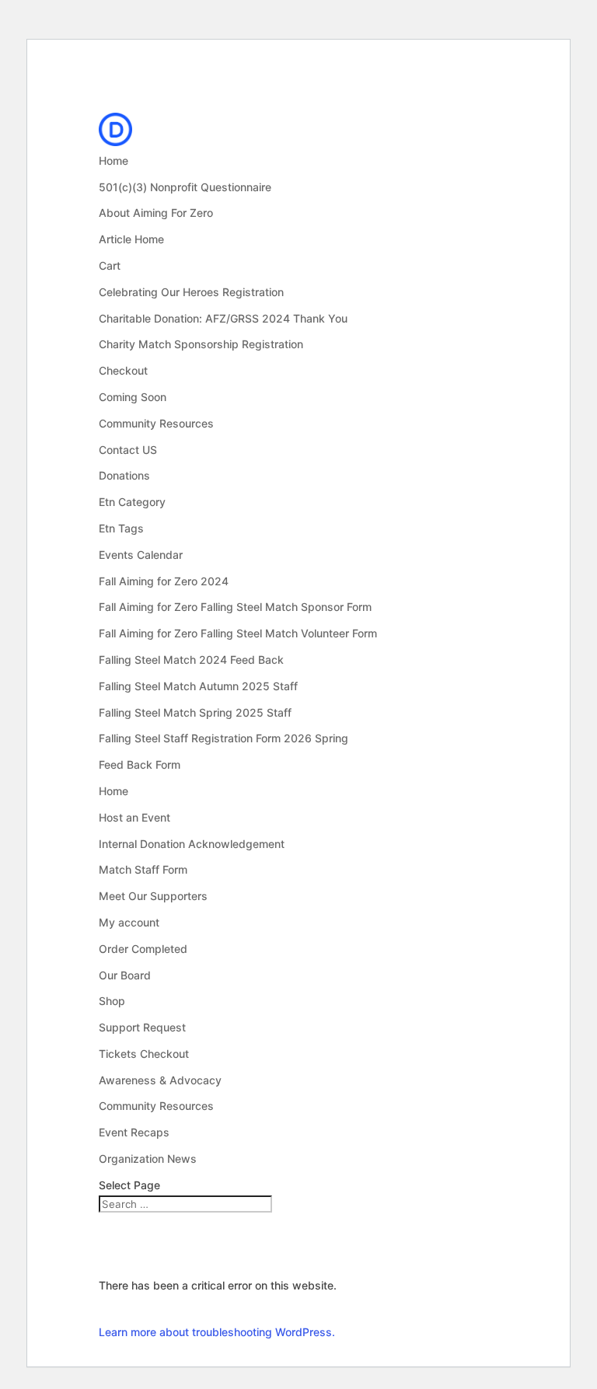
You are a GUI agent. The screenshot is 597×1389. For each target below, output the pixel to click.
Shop (112, 1000)
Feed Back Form (139, 764)
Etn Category (132, 501)
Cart (109, 265)
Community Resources (156, 423)
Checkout (123, 370)
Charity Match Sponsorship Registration (201, 344)
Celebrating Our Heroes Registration (191, 291)
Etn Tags (121, 528)
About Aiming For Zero (156, 212)
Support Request (142, 1027)
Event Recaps (134, 1132)
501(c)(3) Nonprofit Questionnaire (185, 187)
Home (113, 160)
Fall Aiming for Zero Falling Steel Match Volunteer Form (238, 633)
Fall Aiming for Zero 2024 (164, 581)
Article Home (131, 239)
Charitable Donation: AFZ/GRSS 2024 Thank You (223, 318)
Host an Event (134, 817)
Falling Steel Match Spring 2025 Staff (195, 712)
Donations (124, 475)
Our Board (125, 975)
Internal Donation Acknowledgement (192, 843)
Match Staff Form (143, 869)
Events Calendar (141, 554)
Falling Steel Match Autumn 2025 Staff (198, 686)
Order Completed (143, 948)
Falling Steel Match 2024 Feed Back (191, 659)
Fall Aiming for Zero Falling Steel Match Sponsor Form (235, 606)
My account (129, 922)
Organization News (148, 1158)
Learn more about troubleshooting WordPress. (217, 1331)
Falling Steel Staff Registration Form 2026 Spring (223, 738)
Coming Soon (132, 396)
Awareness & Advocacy (160, 1080)
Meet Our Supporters (153, 895)
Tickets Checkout (144, 1053)
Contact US (128, 449)
